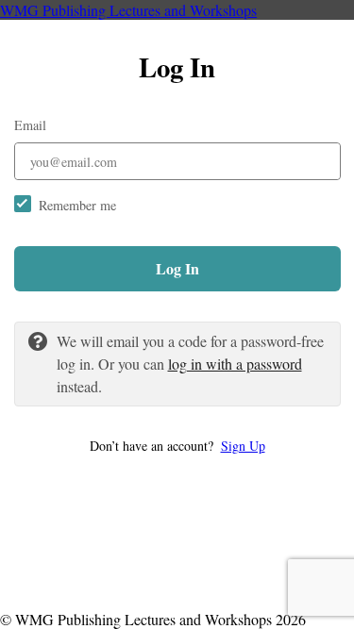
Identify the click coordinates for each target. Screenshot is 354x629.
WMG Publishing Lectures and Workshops (128, 10)
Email (30, 125)
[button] (177, 446)
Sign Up (243, 446)
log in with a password (235, 363)
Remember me (77, 205)
